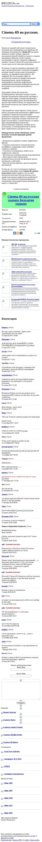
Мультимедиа (16, 38)
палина (5, 586)
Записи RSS (17, 840)
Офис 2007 (8, 791)
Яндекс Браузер (9, 712)
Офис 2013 (8, 805)
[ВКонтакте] (14, 233)
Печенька (5, 389)
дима (4, 641)
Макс (4, 413)
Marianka (5, 339)
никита (5, 473)
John (3, 506)
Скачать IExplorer (10, 742)
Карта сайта (34, 840)
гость (4, 403)
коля (4, 620)
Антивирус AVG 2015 (12, 759)
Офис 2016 (8, 813)
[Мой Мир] (21, 233)
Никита (5, 327)
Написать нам (6, 840)
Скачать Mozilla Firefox (12, 735)
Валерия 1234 (7, 516)
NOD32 (6, 766)
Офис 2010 (8, 798)
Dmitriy (5, 630)
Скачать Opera (9, 720)
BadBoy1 (5, 427)
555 (3, 596)
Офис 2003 (8, 783)
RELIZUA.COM (7, 838)
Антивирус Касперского (13, 774)
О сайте (26, 840)
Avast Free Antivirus (11, 751)
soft (3, 544)
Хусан (4, 351)
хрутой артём (7, 447)
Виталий (5, 556)
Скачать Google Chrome (13, 727)
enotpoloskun (7, 375)
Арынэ (4, 494)
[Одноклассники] (17, 233)
